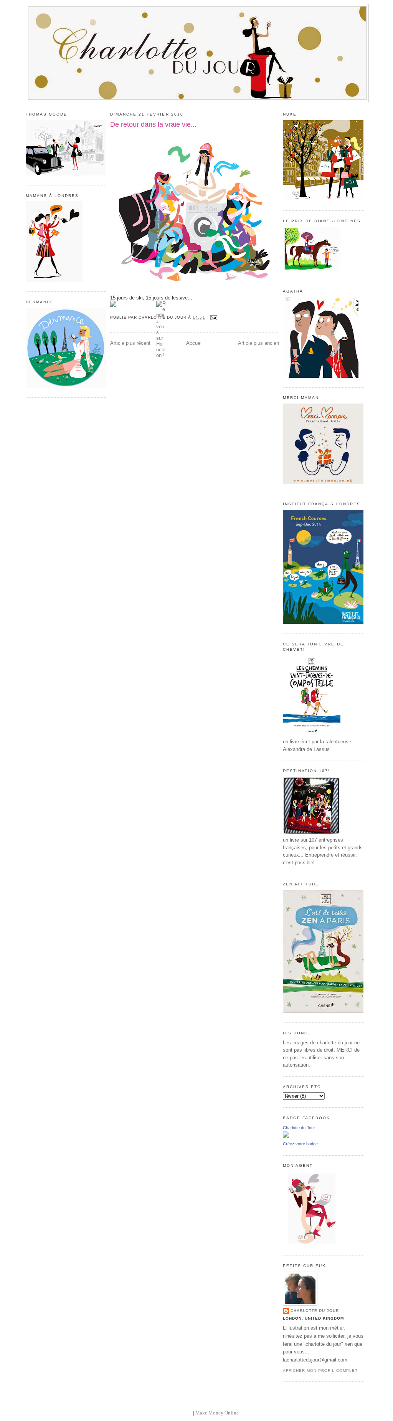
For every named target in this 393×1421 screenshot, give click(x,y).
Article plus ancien (258, 343)
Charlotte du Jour (299, 1127)
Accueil (194, 343)
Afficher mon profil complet (320, 1370)
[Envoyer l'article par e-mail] (213, 317)
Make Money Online (217, 1413)
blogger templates (173, 1413)
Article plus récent (130, 343)
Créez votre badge (300, 1143)
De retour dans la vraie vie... (153, 124)
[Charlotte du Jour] (286, 1136)
